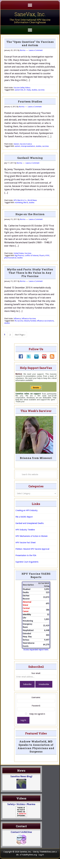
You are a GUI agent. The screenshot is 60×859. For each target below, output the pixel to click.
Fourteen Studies (30, 101)
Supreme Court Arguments (26, 562)
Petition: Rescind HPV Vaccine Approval (32, 549)
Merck (25, 203)
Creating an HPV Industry (26, 510)
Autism (16, 144)
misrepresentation (28, 146)
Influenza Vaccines (29, 319)
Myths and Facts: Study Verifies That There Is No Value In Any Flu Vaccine (30, 273)
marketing (19, 203)
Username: (36, 697)
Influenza (17, 319)
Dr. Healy (27, 90)
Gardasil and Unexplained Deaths (29, 523)
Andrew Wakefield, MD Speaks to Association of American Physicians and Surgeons (36, 746)
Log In (23, 720)
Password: (36, 706)
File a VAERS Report (24, 517)
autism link (19, 90)
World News (32, 200)
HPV (15, 200)
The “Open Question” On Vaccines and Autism (30, 43)
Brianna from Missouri (36, 458)
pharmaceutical (10, 258)
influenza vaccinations (45, 321)
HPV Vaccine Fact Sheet (25, 542)
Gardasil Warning (30, 157)
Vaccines (28, 253)
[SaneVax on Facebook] (21, 358)
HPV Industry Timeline (25, 530)
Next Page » (20, 334)
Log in (41, 855)
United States (19, 253)
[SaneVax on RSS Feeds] (50, 358)
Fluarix (42, 256)
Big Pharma (19, 256)
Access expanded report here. (36, 649)
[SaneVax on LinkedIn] (35, 358)
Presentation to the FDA (25, 555)
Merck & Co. (22, 200)
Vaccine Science (26, 144)
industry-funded (30, 321)
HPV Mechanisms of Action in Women (31, 536)
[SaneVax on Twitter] (27, 358)
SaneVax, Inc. (30, 14)
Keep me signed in (37, 714)
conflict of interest (32, 256)
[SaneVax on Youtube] (42, 358)
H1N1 (47, 256)
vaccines (41, 90)
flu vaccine (19, 321)
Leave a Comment (36, 50)
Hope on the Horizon (30, 214)
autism (17, 146)
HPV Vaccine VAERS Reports (36, 575)
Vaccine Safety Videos (22, 88)
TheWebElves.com (47, 852)
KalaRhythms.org (29, 855)
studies (34, 90)
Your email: (36, 673)
